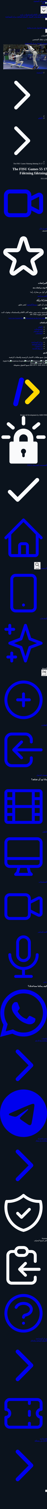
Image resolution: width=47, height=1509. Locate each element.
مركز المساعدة (11, 17)
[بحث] (46, 19)
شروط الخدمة (37, 348)
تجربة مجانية (31, 28)
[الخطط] (23, 666)
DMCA (30, 465)
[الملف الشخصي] (46, 31)
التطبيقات (37, 17)
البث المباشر (38, 331)
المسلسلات (38, 329)
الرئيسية (44, 5)
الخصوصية (43, 465)
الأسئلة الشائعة (22, 17)
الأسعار (30, 17)
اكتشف (44, 7)
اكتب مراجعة (42, 296)
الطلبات (44, 17)
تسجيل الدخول (41, 28)
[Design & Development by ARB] (23, 413)
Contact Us (39, 346)
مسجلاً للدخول (32, 305)
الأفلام (40, 118)
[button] (23, 1240)
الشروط (36, 465)
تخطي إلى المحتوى (40, 1)
